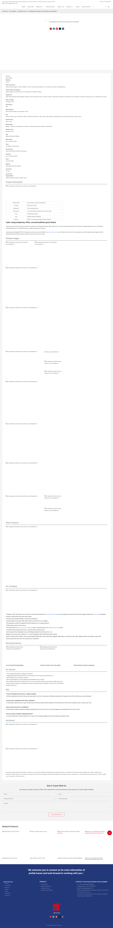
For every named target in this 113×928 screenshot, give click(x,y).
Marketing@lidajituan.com (11, 3)
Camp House (44, 884)
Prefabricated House (46, 886)
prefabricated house (53, 627)
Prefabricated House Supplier (89, 890)
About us (7, 887)
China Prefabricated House (83, 892)
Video (6, 891)
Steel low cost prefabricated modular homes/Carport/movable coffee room (94, 858)
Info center (7, 893)
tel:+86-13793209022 (105, 1)
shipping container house (52, 232)
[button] (93, 6)
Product (7, 883)
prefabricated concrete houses (9, 858)
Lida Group (5, 11)
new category (13, 11)
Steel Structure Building (47, 890)
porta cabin (96, 614)
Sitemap (64, 925)
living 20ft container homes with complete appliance (69, 858)
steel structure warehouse (25, 627)
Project (6, 889)
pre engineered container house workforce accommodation (42, 11)
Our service (8, 885)
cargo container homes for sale (37, 858)
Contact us (7, 895)
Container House (22, 11)
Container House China (102, 890)
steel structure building (53, 614)
